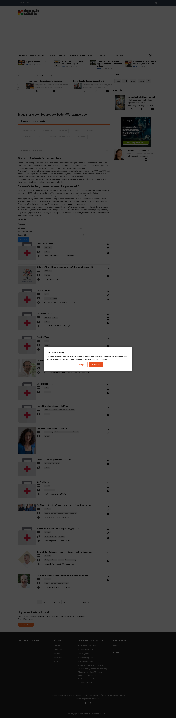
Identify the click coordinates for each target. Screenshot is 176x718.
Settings (81, 365)
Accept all (96, 365)
